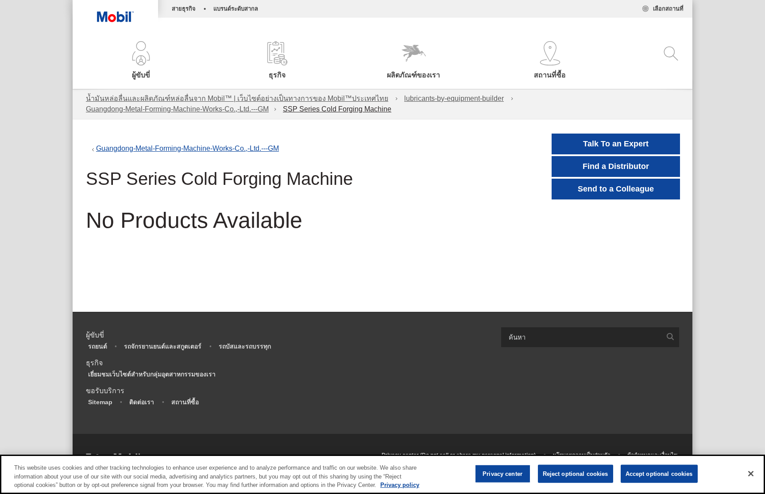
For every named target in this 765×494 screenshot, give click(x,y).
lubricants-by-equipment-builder (454, 98)
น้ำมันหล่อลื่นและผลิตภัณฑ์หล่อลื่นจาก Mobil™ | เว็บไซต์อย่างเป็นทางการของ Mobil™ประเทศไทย (237, 98)
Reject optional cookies (575, 473)
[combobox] (590, 337)
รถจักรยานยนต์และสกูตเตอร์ (162, 346)
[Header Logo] (115, 11)
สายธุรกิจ (184, 8)
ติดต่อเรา (141, 402)
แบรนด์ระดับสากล (235, 8)
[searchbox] (581, 337)
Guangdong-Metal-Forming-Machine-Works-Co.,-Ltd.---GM (177, 109)
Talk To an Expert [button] (616, 143)
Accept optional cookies (659, 473)
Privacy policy (399, 485)
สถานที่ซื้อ (185, 402)
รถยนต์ (97, 346)
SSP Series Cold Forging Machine (337, 109)
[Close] (751, 473)
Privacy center (502, 473)
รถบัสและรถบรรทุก (245, 346)
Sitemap (100, 402)
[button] (140, 60)
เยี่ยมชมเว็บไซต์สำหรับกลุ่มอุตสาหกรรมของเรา (152, 374)
